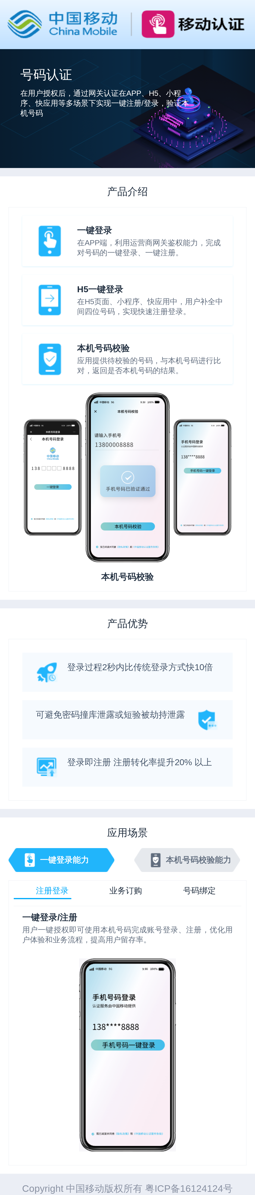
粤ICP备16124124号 (189, 1188)
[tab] (52, 890)
